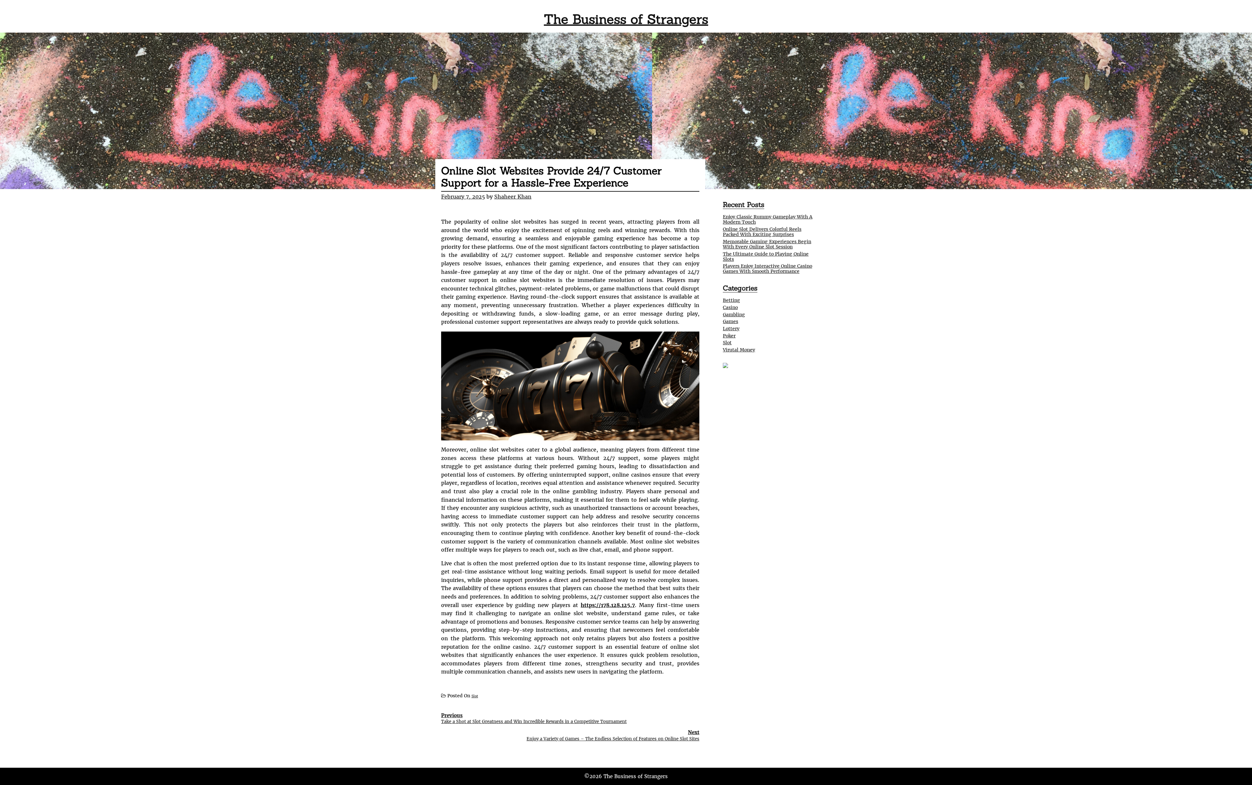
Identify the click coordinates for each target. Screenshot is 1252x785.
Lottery (731, 329)
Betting (731, 300)
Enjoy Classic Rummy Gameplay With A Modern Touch (767, 219)
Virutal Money (739, 350)
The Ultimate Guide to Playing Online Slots (766, 256)
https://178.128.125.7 (608, 605)
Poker (729, 336)
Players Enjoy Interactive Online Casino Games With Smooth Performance (767, 268)
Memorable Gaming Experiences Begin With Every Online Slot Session (767, 244)
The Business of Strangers (626, 19)
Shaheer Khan (512, 196)
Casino (730, 307)
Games (730, 321)
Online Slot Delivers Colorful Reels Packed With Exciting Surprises (762, 231)
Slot (474, 696)
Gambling (734, 315)
